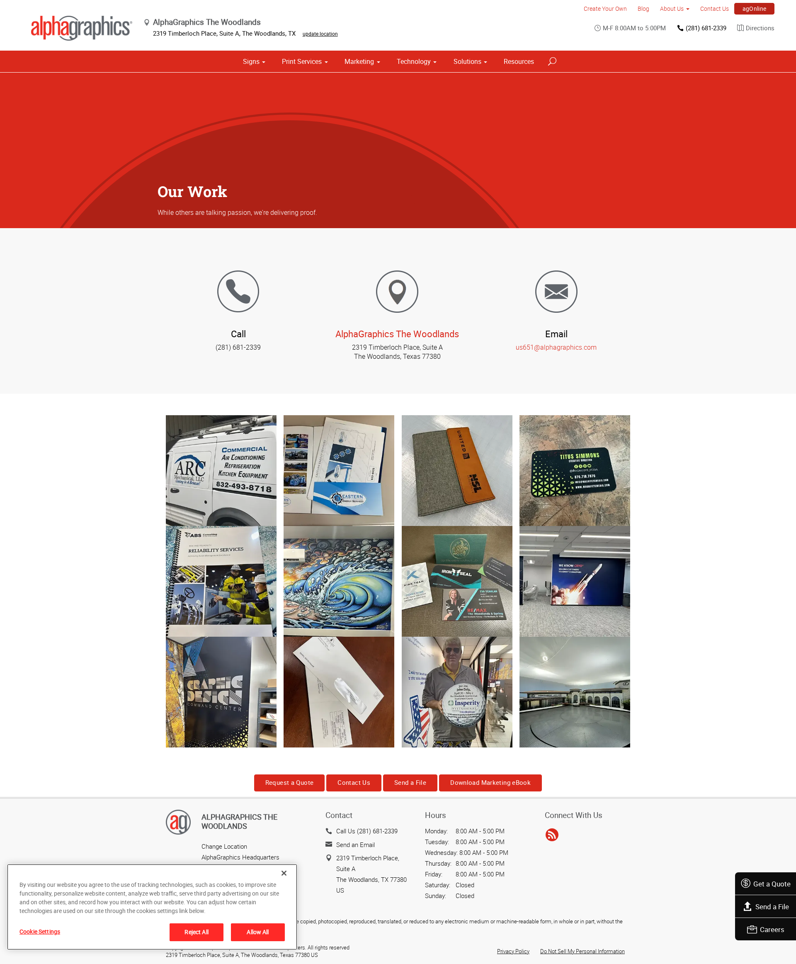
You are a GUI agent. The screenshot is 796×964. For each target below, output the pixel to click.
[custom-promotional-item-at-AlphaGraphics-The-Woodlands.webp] (457, 470)
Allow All (258, 932)
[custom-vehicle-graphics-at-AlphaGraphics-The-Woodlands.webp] (221, 470)
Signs (251, 61)
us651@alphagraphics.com (556, 347)
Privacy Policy (513, 951)
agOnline (755, 8)
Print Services (302, 61)
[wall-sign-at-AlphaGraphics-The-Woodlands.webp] (574, 581)
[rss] (552, 835)
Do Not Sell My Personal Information (582, 951)
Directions (760, 28)
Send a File (772, 906)
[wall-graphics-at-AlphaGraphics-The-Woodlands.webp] (574, 692)
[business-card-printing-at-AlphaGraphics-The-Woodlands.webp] (457, 581)
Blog (643, 8)
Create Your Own (605, 8)
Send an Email (355, 844)
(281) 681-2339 (706, 28)
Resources (519, 61)
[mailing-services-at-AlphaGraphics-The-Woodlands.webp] (339, 692)
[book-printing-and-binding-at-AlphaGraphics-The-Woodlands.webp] (221, 581)
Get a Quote (772, 884)
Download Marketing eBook (490, 782)
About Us (672, 8)
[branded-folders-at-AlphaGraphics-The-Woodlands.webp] (339, 470)
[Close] (284, 873)
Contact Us (714, 8)
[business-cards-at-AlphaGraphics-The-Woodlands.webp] (574, 470)
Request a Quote (289, 782)
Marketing (359, 61)
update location (320, 33)
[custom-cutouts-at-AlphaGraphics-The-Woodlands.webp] (457, 692)
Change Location (224, 846)
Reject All (196, 932)
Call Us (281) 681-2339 (367, 831)
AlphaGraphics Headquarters (240, 857)
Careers (772, 929)
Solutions (467, 61)
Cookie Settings (39, 931)
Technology (414, 61)
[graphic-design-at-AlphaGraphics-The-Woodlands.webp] (221, 692)
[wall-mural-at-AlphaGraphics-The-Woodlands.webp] (339, 581)
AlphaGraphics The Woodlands (397, 334)
